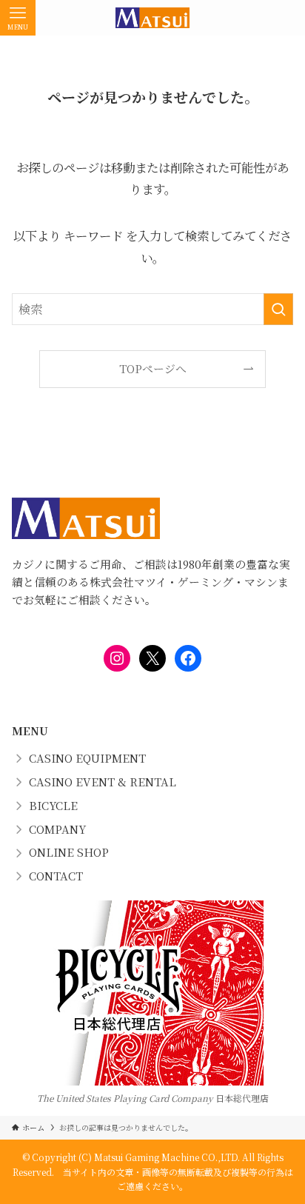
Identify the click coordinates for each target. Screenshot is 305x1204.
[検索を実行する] (278, 309)
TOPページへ (153, 368)
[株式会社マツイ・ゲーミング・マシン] (152, 18)
